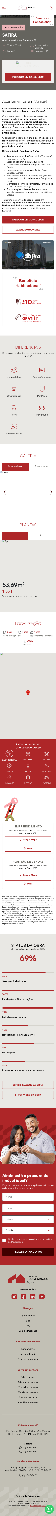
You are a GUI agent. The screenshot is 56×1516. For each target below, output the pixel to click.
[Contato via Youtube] (41, 1296)
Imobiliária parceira (28, 1402)
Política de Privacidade (28, 1496)
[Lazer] (28, 492)
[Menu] (5, 7)
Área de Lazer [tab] (16, 465)
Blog (28, 1320)
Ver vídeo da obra (29, 1094)
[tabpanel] (28, 492)
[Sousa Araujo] (28, 7)
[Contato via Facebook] (23, 1296)
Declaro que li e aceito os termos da (30, 1240)
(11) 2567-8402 (29, 1475)
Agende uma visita (28, 229)
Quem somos (28, 1315)
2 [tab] (40, 534)
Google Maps (30, 839)
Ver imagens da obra (29, 1084)
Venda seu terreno (28, 1392)
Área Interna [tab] (41, 465)
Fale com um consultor (28, 77)
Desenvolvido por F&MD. (40, 1506)
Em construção (28, 1354)
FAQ (28, 1325)
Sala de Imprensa (28, 1330)
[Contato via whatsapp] (49, 1509)
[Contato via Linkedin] (32, 1296)
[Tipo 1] (28, 557)
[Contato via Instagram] (14, 1296)
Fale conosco (28, 1377)
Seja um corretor (28, 1397)
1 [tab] (15, 534)
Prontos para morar (28, 1359)
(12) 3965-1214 (30, 1447)
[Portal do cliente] (51, 7)
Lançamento (28, 1348)
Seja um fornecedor (28, 1382)
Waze (29, 848)
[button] (4, 492)
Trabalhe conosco (28, 1387)
